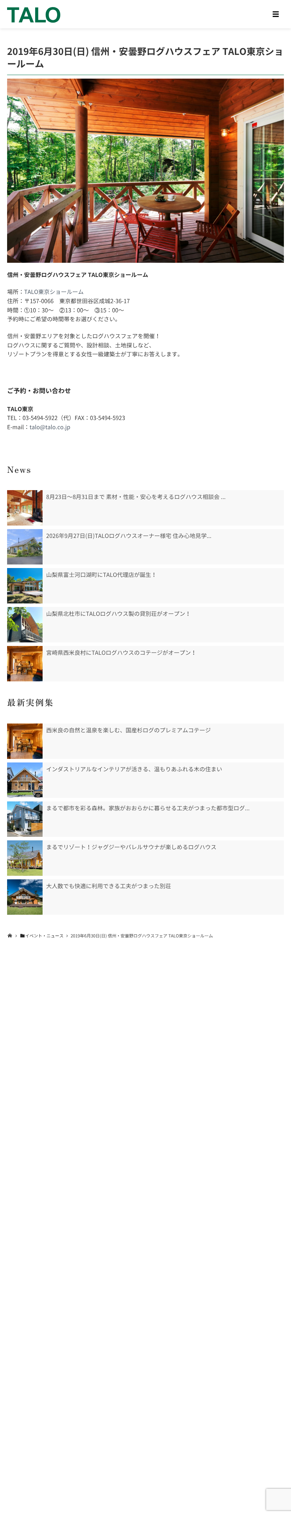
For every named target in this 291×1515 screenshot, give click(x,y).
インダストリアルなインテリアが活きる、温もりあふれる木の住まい (134, 769)
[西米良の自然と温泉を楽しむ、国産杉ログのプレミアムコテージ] (25, 741)
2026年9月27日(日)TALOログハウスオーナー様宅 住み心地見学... (129, 536)
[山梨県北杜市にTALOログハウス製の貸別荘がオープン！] (25, 624)
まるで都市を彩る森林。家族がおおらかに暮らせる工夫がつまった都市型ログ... (147, 808)
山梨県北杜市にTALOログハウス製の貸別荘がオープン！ (118, 613)
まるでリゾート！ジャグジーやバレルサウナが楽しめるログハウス (131, 847)
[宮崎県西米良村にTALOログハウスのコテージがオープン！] (25, 663)
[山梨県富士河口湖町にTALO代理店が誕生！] (25, 585)
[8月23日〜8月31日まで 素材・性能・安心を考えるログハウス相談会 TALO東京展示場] (25, 508)
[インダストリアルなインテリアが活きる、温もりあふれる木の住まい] (25, 780)
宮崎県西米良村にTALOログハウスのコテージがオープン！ (121, 652)
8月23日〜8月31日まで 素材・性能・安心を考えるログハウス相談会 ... (136, 497)
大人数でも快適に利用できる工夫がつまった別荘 (108, 886)
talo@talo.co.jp (49, 427)
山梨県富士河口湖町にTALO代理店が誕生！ (101, 575)
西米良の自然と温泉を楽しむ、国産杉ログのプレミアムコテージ (128, 730)
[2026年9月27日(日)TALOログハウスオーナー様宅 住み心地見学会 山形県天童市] (25, 546)
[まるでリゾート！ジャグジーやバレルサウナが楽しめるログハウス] (25, 858)
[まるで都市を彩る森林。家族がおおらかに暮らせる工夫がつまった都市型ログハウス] (25, 819)
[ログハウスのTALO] (33, 14)
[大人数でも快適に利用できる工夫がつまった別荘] (25, 897)
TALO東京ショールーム (54, 292)
